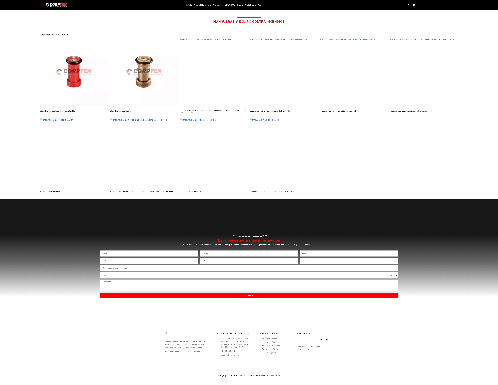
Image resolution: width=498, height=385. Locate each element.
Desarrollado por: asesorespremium (249, 380)
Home (188, 5)
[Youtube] (414, 5)
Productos (228, 5)
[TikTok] (408, 5)
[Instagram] (402, 5)
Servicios (213, 5)
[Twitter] (390, 5)
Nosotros (200, 5)
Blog (240, 5)
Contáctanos (253, 5)
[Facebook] (384, 5)
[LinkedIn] (396, 5)
